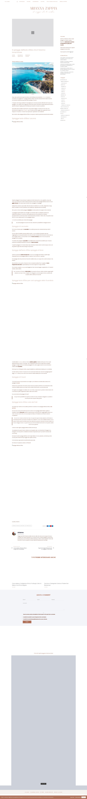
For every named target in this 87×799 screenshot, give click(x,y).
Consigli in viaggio (64, 115)
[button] (69, 1)
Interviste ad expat (64, 110)
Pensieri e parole (63, 108)
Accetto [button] (83, 797)
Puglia (62, 101)
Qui (13, 220)
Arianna (13, 56)
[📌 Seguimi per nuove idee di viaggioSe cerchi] (43, 691)
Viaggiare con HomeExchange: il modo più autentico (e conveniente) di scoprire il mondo (67, 65)
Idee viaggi (22, 525)
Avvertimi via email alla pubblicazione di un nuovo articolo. (35, 619)
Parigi (62, 91)
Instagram (25, 110)
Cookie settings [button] (78, 797)
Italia (62, 96)
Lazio (62, 100)
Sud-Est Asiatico (64, 106)
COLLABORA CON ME (34, 792)
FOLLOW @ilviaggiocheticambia (43, 653)
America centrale (64, 81)
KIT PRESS (42, 792)
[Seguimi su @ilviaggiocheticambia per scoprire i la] (17, 704)
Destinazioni (62, 79)
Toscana (27, 56)
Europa (62, 84)
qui (33, 233)
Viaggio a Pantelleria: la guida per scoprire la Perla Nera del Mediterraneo (66, 73)
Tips (61, 113)
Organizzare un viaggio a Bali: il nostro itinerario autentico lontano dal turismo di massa (67, 69)
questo (15, 373)
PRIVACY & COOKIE (58, 792)
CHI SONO (27, 792)
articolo (44, 97)
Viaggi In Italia (28, 525)
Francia (62, 88)
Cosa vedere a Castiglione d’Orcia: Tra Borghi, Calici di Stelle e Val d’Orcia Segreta (67, 58)
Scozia (62, 93)
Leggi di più (72, 797)
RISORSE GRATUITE (49, 792)
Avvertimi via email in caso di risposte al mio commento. (34, 617)
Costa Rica (63, 83)
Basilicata (63, 98)
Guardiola (20, 362)
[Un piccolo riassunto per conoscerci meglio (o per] (56, 666)
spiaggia (23, 267)
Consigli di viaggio (16, 525)
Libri (62, 118)
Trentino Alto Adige (65, 105)
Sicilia (62, 103)
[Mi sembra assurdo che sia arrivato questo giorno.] (30, 719)
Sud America (62, 111)
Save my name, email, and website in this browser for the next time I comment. (39, 614)
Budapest (63, 86)
